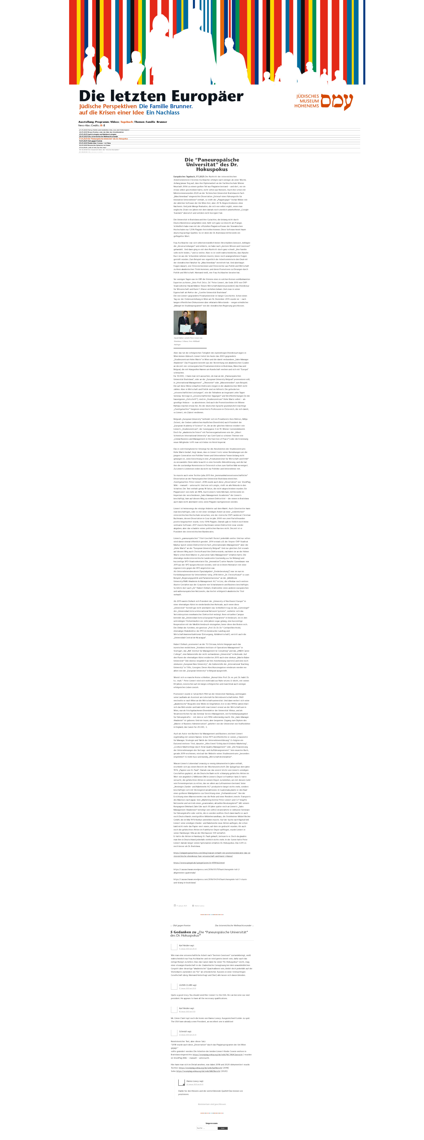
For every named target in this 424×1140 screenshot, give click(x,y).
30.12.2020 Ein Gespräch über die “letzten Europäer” (99, 149)
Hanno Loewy (199, 906)
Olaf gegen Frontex (180, 925)
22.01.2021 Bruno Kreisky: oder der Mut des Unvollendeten (101, 132)
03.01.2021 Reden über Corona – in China (95, 143)
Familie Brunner (156, 121)
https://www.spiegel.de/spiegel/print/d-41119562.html (199, 863)
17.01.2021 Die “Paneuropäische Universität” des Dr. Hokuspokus (103, 139)
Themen (139, 121)
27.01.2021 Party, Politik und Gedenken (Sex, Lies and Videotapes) (104, 129)
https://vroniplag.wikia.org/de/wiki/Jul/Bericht (200, 1068)
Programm (102, 121)
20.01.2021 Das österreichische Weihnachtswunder (98, 136)
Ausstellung (86, 121)
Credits (95, 125)
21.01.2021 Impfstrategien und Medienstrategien (97, 134)
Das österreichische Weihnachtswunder (234, 925)
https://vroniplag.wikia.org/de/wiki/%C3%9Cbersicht (218, 1054)
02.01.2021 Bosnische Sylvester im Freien (94, 145)
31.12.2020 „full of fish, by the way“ (92, 147)
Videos (114, 121)
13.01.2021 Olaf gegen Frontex (90, 141)
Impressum (212, 1123)
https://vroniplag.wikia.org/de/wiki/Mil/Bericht (198, 1071)
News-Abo (84, 125)
